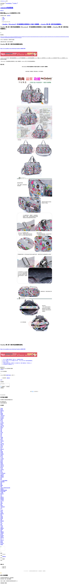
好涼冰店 (2, 416)
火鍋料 (1, 438)
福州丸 (1, 439)
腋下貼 (1, 420)
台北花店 (2, 500)
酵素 (1, 486)
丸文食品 (2, 425)
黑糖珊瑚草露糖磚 (3, 490)
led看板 (1, 512)
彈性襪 (1, 518)
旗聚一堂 (2, 426)
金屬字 (1, 505)
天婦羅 (1, 437)
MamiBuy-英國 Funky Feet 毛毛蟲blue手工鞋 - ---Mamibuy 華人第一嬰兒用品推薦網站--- (17, 360)
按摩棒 (1, 529)
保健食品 (2, 464)
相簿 (3, 17)
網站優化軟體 (2, 491)
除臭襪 (1, 413)
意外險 (1, 472)
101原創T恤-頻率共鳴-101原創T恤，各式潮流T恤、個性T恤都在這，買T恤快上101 (17, 363)
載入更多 (2, 381)
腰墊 (1, 484)
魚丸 (1, 436)
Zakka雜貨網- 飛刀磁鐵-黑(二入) (8, 364)
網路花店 (2, 497)
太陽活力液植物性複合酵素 (5, 487)
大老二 (1, 523)
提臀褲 (1, 544)
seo (0, 538)
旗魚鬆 (1, 427)
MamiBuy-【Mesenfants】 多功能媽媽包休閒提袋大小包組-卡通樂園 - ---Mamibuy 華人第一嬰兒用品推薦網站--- (32, 24)
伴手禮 (1, 432)
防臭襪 (1, 414)
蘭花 (1, 479)
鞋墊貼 (1, 424)
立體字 (1, 503)
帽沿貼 (1, 409)
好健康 (1, 463)
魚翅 (1, 442)
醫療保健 (8, 15)
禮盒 (1, 431)
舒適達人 (2, 536)
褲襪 (1, 519)
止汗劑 (1, 421)
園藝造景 (2, 475)
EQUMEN (2, 543)
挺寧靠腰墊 (2, 481)
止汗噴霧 (2, 458)
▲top (1, 379)
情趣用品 (2, 528)
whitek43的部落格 (6, 8)
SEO (1, 494)
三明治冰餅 (2, 415)
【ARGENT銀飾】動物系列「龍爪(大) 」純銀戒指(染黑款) (12, 359)
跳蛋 (1, 530)
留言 (9, 375)
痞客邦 (7, 375)
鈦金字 (1, 511)
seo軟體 (1, 492)
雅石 (1, 478)
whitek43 (1, 369)
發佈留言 (2, 387)
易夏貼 (1, 419)
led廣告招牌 (2, 506)
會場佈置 (2, 499)
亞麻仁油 (2, 466)
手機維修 (2, 533)
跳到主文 (2, 10)
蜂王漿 (1, 467)
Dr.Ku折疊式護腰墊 (3, 480)
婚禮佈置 (2, 498)
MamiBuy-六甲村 (5, 361)
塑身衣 (1, 541)
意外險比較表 (2, 473)
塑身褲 (1, 542)
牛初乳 (1, 468)
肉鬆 (1, 430)
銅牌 (1, 504)
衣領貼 (1, 408)
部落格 (3, 18)
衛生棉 (1, 534)
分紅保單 (2, 474)
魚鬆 (1, 433)
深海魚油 (2, 469)
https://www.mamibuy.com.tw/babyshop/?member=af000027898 (12, 48)
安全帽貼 (2, 418)
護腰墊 (1, 485)
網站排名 (2, 493)
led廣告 (1, 510)
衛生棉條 (2, 535)
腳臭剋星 (2, 410)
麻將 (1, 522)
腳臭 (1, 412)
